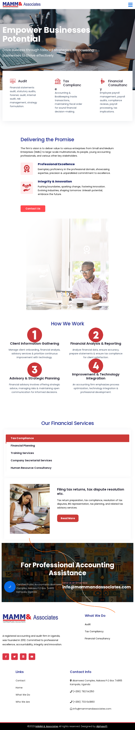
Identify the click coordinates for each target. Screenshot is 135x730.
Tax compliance (22, 438)
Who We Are (23, 701)
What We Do (23, 694)
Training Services (22, 453)
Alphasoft (101, 726)
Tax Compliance (68, 85)
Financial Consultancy (113, 85)
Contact (20, 680)
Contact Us (33, 208)
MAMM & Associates (46, 726)
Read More (68, 518)
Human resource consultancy (31, 468)
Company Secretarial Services (31, 460)
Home (19, 687)
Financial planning (23, 445)
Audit (22, 81)
